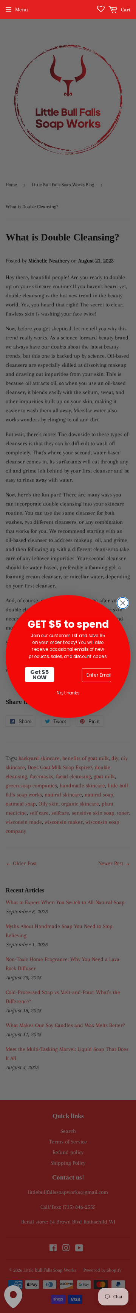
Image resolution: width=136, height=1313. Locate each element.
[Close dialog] (122, 602)
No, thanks (68, 692)
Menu (21, 9)
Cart (124, 9)
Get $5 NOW (39, 674)
